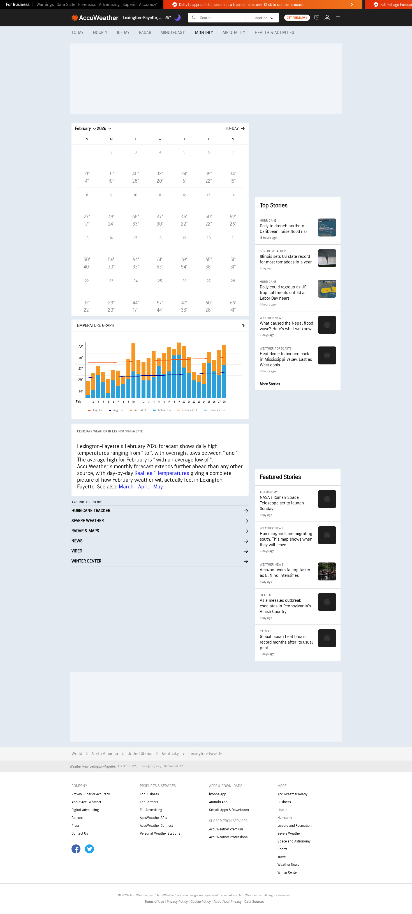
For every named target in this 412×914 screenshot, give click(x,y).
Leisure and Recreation (294, 825)
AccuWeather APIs (153, 818)
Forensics (87, 4)
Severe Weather (289, 833)
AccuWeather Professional (229, 837)
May (158, 486)
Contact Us (79, 833)
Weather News (288, 864)
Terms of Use (155, 901)
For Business (17, 4)
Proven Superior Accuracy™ (91, 794)
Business (284, 802)
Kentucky (170, 753)
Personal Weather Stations (160, 833)
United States (140, 753)
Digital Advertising (85, 810)
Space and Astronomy (294, 841)
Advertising (109, 4)
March (126, 486)
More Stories (270, 384)
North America (105, 753)
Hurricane (284, 818)
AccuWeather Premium (226, 829)
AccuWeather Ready (292, 794)
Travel (282, 857)
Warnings (45, 4)
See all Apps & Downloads (229, 810)
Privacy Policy (178, 901)
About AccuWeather (86, 802)
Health (282, 810)
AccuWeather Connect (156, 825)
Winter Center (287, 872)
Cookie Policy (201, 901)
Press (75, 825)
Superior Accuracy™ (140, 4)
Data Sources (254, 901)
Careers (77, 818)
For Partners (149, 802)
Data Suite (66, 4)
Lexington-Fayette (205, 753)
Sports (282, 849)
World (76, 753)
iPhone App (217, 794)
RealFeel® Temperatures (162, 473)
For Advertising (151, 810)
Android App (218, 802)
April (143, 486)
